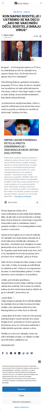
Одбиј (21, 395)
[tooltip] (2, 353)
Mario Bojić (9, 35)
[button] (39, 362)
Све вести (17, 12)
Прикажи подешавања (21, 402)
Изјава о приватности (21, 407)
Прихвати (21, 389)
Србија (27, 12)
